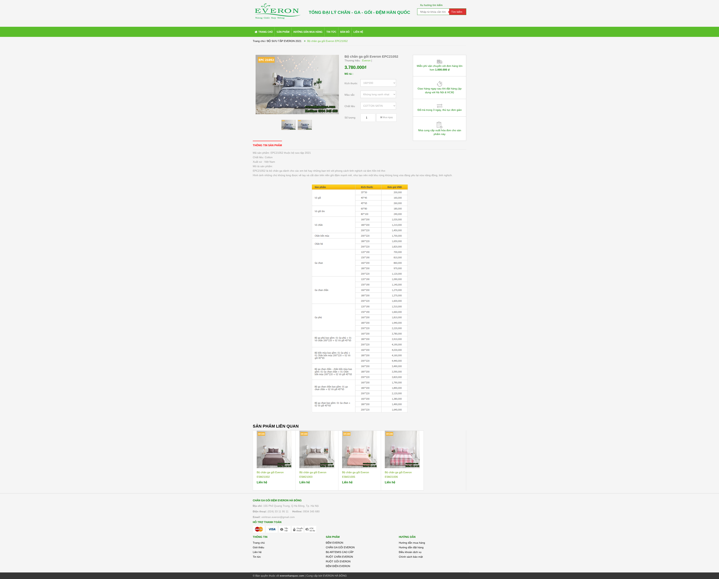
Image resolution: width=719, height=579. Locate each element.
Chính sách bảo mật (411, 556)
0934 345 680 (311, 511)
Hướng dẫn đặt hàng (411, 547)
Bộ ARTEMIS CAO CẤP (340, 552)
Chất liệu (350, 106)
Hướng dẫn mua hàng (412, 542)
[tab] (267, 145)
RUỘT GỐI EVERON (338, 561)
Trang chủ (259, 542)
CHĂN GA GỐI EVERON (340, 547)
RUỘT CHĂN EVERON (339, 556)
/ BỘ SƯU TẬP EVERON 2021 (283, 40)
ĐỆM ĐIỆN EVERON (338, 566)
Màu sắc (350, 94)
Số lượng (350, 117)
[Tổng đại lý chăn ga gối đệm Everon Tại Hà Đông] (277, 9)
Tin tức (257, 556)
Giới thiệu (258, 547)
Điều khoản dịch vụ (410, 552)
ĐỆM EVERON (334, 542)
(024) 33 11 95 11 (278, 511)
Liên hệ (257, 552)
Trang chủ (259, 40)
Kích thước (351, 83)
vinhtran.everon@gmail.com (278, 517)
